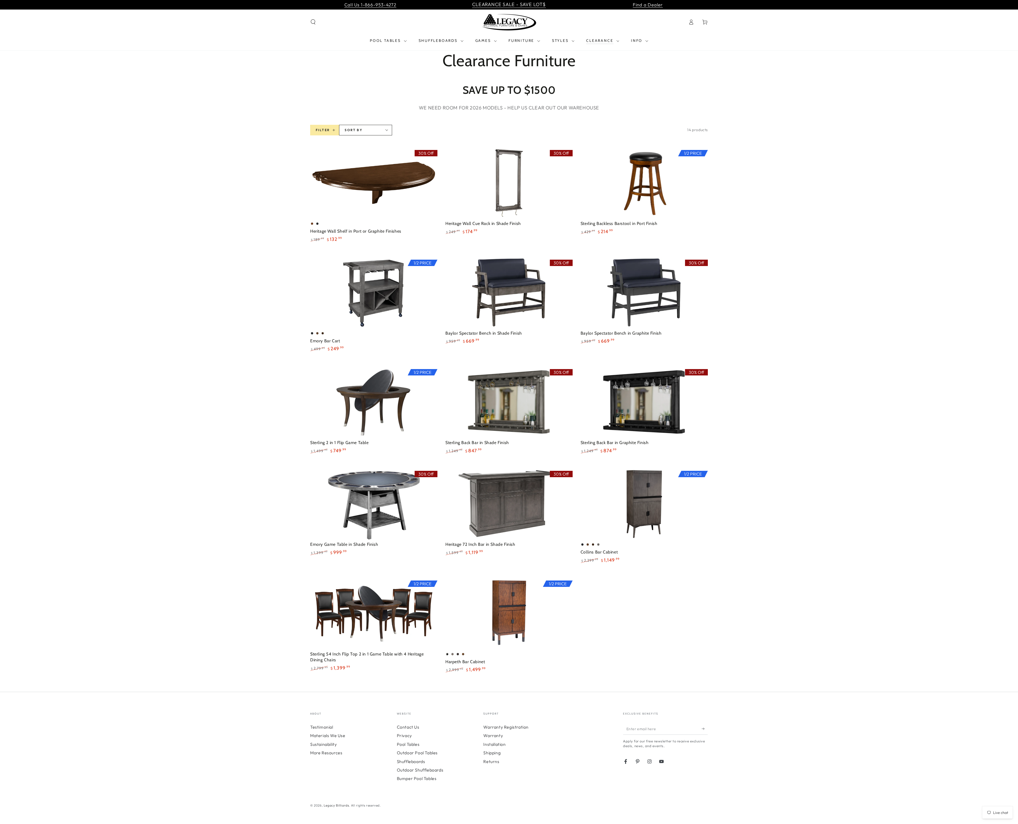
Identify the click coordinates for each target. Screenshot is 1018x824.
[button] (313, 22)
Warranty (493, 735)
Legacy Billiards (336, 805)
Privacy (404, 735)
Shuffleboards (411, 761)
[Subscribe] (705, 728)
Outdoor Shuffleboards (420, 770)
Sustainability (323, 744)
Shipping (492, 752)
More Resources (326, 752)
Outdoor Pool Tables (417, 752)
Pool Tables (408, 744)
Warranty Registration (506, 727)
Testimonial (321, 727)
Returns (491, 761)
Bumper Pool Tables (417, 778)
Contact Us (408, 727)
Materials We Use (327, 735)
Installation (494, 744)
